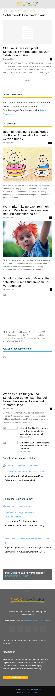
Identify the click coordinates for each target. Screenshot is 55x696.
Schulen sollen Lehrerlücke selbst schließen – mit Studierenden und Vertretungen (26, 282)
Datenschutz (22, 692)
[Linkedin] (28, 629)
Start (5, 11)
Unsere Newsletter (13, 94)
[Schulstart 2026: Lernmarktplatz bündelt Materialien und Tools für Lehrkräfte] (10, 446)
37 (50, 217)
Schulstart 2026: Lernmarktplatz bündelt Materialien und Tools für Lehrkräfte (35, 446)
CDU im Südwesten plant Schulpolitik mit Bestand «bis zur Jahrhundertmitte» (26, 51)
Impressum (33, 692)
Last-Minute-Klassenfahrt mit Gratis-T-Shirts (25, 471)
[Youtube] (43, 629)
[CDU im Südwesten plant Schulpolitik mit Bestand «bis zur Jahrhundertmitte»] (27, 32)
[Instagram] (20, 629)
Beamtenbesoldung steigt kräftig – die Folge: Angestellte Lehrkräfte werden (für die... (27, 135)
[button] (5, 4)
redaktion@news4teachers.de (38, 621)
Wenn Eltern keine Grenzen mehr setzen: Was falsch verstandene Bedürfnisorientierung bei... (26, 210)
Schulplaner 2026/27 (30, 640)
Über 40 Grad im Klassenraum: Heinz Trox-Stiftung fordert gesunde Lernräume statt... (34, 431)
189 (50, 143)
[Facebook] (12, 629)
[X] (35, 629)
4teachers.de (36, 690)
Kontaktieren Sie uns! (17, 576)
